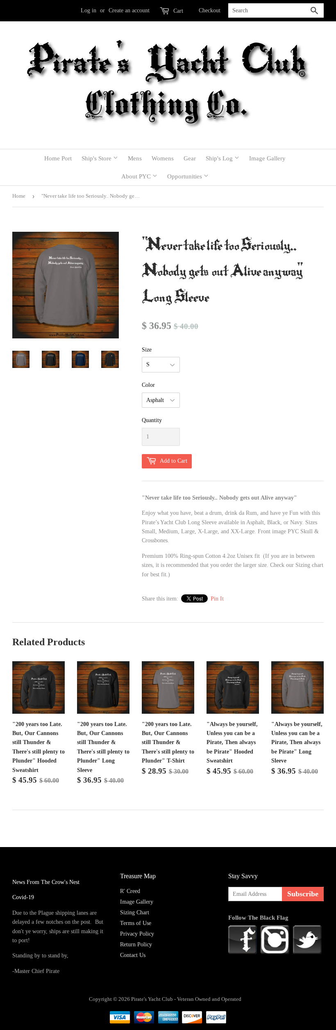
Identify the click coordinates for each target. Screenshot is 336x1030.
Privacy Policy (137, 934)
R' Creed (130, 891)
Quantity (152, 420)
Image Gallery (267, 158)
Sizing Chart (134, 912)
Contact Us (132, 955)
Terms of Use (135, 923)
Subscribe (302, 894)
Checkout (209, 10)
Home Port (58, 158)
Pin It (217, 599)
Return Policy (136, 944)
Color (148, 385)
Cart (177, 11)
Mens (135, 158)
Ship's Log (220, 158)
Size (147, 350)
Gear (190, 158)
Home (18, 196)
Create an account (129, 10)
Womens (163, 158)
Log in (88, 10)
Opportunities (185, 176)
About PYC (136, 176)
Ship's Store (97, 158)
